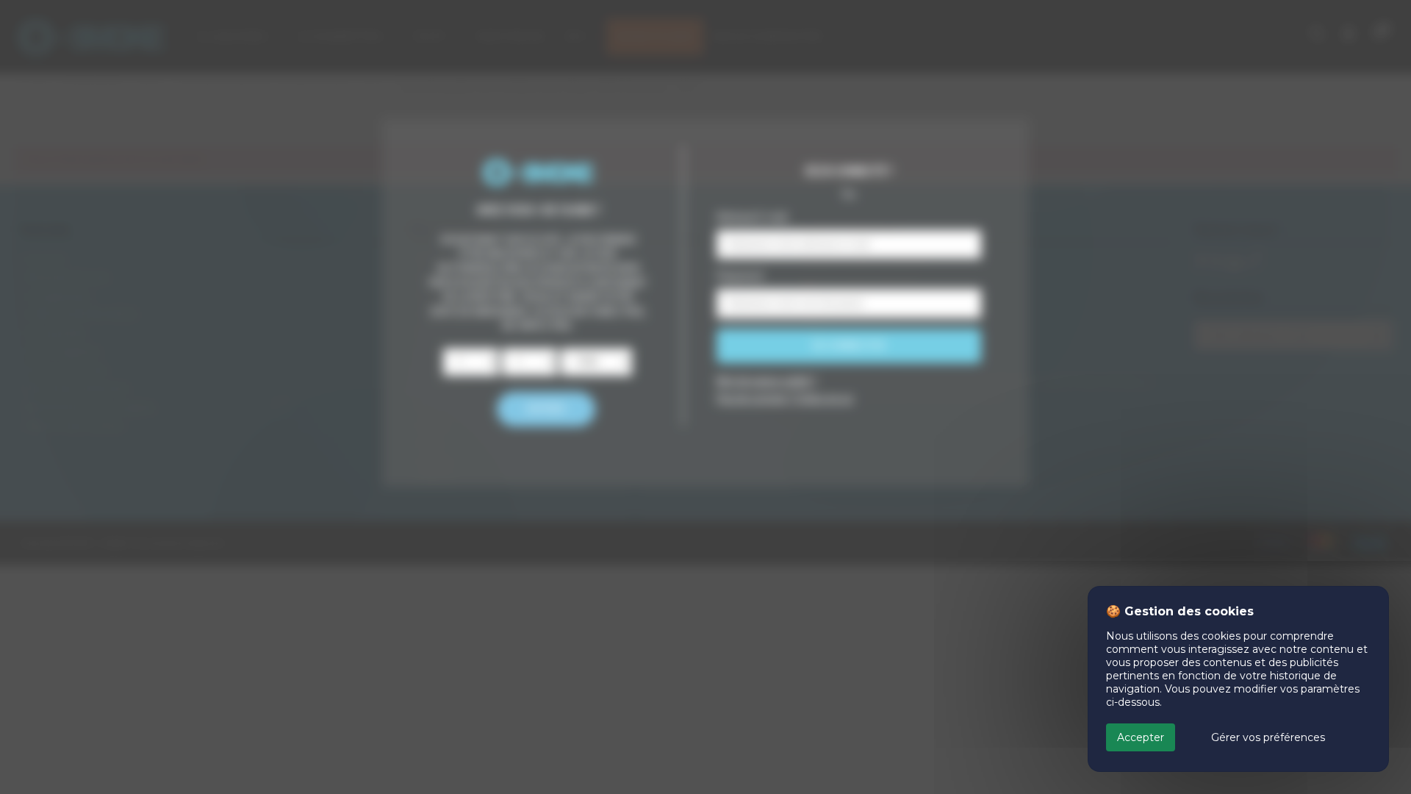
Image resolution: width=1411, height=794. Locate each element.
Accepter (1140, 737)
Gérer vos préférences (1268, 737)
